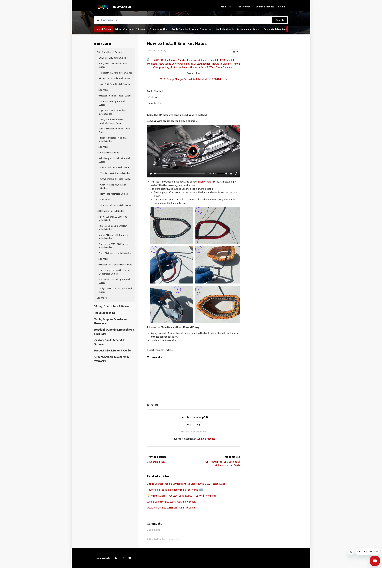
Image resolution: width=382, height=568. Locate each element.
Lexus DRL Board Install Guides (114, 84)
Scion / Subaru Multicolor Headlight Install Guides (111, 121)
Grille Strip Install (156, 461)
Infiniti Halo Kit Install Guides (115, 167)
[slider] (179, 173)
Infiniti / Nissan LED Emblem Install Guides (113, 237)
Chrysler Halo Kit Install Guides (115, 179)
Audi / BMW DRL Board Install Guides (113, 65)
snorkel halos (205, 181)
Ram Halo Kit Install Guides (114, 194)
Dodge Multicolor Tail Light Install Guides (115, 290)
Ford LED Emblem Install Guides (114, 253)
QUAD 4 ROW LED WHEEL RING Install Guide (171, 507)
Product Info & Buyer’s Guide (112, 350)
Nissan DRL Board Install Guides (114, 78)
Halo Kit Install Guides (108, 152)
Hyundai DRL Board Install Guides (115, 72)
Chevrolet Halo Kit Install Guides (113, 186)
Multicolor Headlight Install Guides (114, 95)
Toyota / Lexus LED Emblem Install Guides (112, 228)
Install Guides (104, 29)
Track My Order (243, 6)
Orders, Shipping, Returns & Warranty (111, 358)
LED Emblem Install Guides (110, 211)
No (198, 424)
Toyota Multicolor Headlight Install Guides (112, 112)
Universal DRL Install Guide (112, 58)
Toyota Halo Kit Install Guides (115, 173)
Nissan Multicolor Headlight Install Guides (112, 139)
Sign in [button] (281, 6)
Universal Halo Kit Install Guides (114, 205)
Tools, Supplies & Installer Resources (191, 29)
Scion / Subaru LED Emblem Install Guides (112, 218)
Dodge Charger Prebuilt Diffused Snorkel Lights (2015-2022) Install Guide (186, 483)
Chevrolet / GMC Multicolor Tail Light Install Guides (114, 272)
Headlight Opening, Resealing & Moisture (237, 29)
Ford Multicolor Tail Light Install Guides (114, 281)
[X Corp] (152, 405)
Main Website (104, 558)
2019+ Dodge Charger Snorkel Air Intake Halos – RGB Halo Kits (193, 79)
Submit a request (265, 6)
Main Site (226, 6)
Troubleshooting (158, 29)
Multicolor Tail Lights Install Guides (114, 264)
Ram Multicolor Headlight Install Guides (114, 130)
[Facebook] (148, 405)
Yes (189, 424)
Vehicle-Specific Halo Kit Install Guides (114, 160)
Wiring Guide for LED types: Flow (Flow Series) (171, 501)
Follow (235, 52)
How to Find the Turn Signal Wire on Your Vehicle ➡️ (175, 489)
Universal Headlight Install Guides (111, 103)
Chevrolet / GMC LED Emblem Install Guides (113, 246)
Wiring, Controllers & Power (130, 29)
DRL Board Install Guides (109, 52)
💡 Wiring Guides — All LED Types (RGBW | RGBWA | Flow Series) (182, 495)
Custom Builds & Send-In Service (281, 29)
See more (103, 90)
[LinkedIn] (156, 405)
